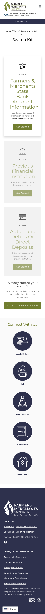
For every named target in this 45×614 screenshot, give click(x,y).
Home (8, 31)
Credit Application (25, 532)
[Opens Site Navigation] (40, 6)
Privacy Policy (11, 552)
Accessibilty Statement (15, 557)
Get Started (22, 126)
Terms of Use (26, 552)
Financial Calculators (26, 526)
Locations (9, 532)
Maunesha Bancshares (15, 578)
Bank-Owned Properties (16, 573)
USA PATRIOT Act (13, 562)
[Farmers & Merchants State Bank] (15, 6)
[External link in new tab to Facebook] (5, 542)
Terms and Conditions (15, 583)
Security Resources (13, 567)
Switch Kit (9, 526)
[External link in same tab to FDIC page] (32, 600)
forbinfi (29, 594)
